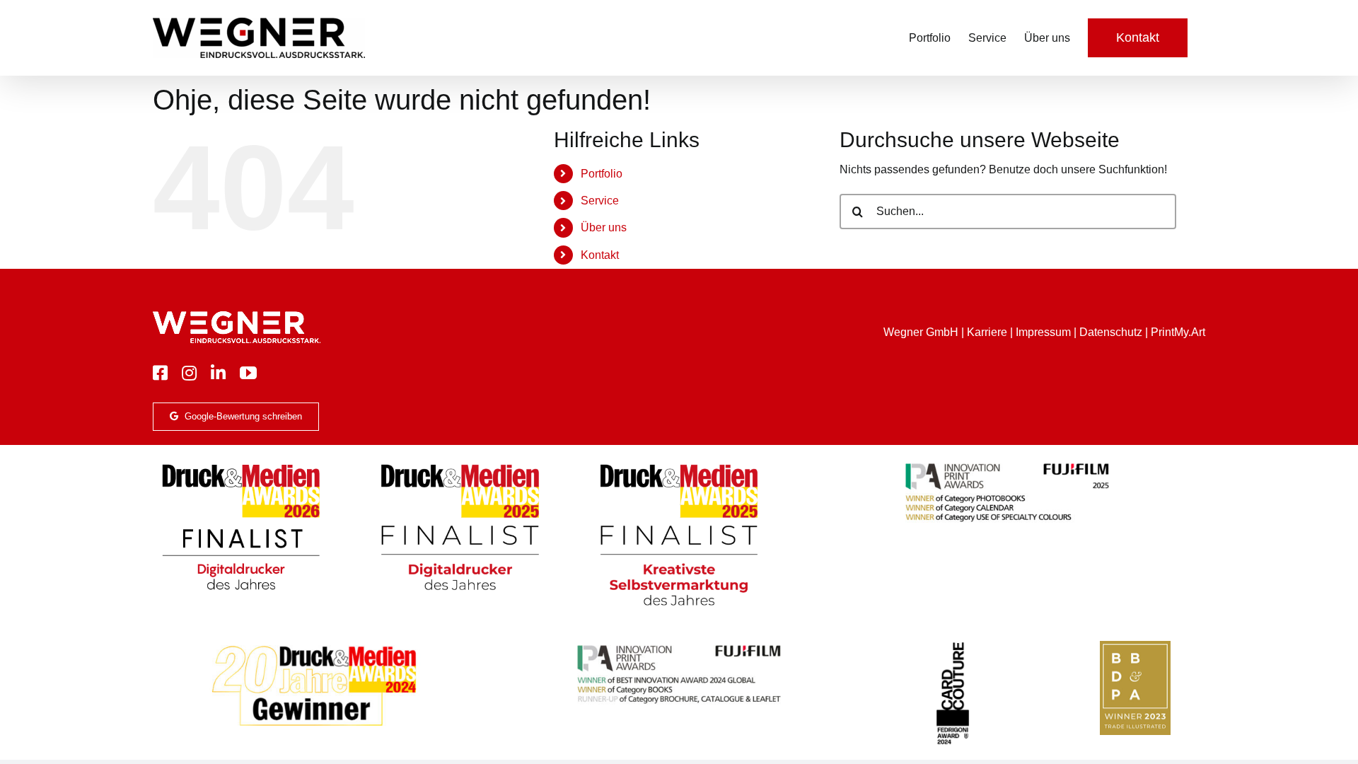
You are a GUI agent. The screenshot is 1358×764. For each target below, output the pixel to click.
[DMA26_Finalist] (241, 464)
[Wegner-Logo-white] (236, 317)
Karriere (987, 332)
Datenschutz (1110, 332)
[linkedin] (218, 372)
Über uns (604, 227)
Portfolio (601, 174)
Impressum (1043, 332)
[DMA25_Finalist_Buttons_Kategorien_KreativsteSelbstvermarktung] (679, 464)
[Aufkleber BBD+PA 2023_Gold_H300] (1135, 646)
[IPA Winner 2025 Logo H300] (1007, 464)
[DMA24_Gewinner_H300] (314, 646)
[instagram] (189, 372)
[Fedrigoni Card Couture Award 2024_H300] (952, 646)
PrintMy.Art (1178, 332)
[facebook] (160, 372)
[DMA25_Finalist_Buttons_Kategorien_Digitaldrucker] (459, 464)
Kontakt (600, 255)
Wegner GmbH (920, 332)
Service (600, 201)
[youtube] (248, 372)
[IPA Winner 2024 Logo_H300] (679, 646)
